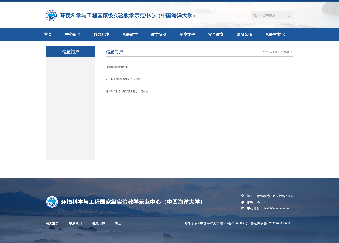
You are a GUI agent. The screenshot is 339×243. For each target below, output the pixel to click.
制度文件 (187, 34)
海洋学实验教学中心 (117, 67)
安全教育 (216, 34)
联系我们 (75, 223)
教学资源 (158, 34)
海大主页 (52, 223)
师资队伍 (244, 34)
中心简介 (73, 34)
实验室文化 (275, 34)
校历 (118, 223)
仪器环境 (101, 34)
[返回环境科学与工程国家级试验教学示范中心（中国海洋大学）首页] (126, 196)
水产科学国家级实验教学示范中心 (124, 79)
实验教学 (130, 34)
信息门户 (288, 51)
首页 (48, 34)
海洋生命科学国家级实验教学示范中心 (127, 91)
